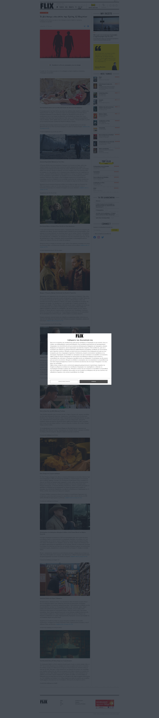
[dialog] (79, 359)
